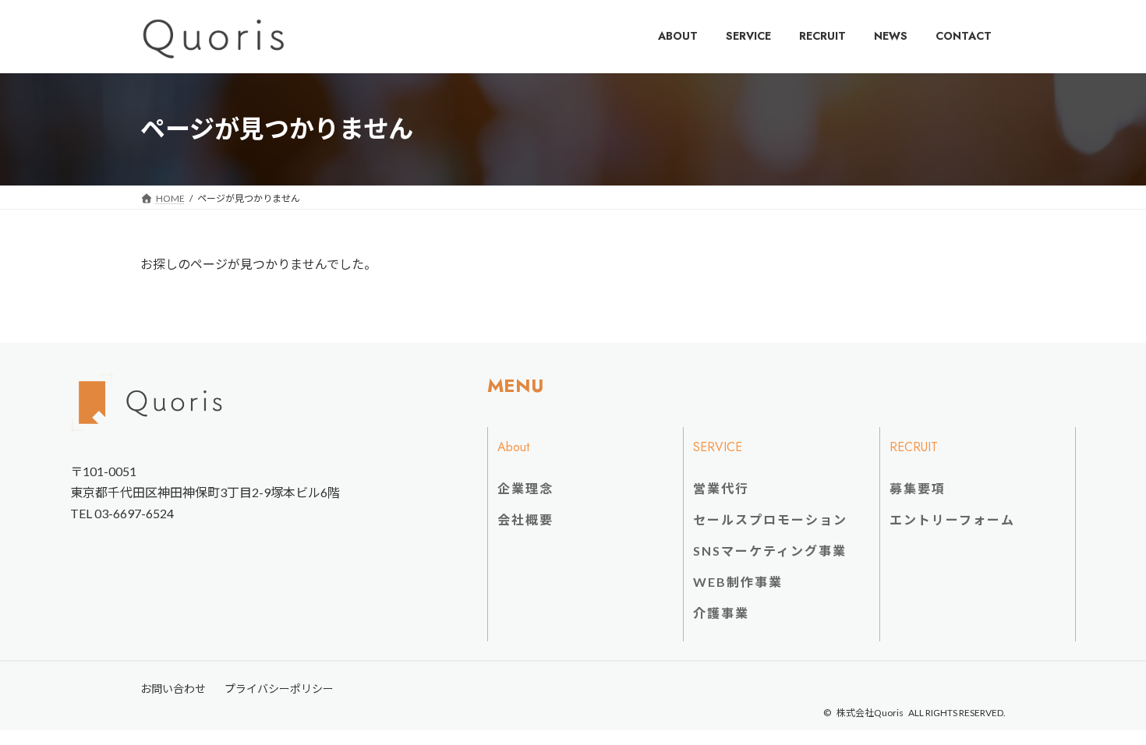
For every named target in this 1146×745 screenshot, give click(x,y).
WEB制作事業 (738, 581)
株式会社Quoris (870, 713)
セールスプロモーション (770, 519)
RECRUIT (914, 447)
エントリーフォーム (952, 519)
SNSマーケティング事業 (770, 550)
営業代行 (721, 488)
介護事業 (721, 613)
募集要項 (918, 488)
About (513, 447)
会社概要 (525, 519)
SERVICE (717, 447)
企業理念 (525, 488)
